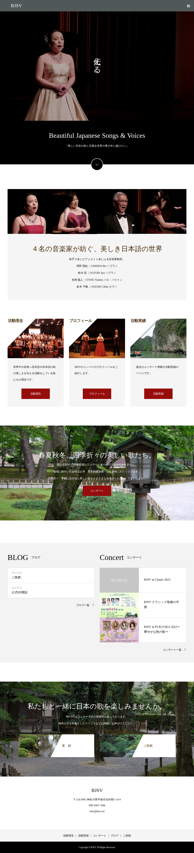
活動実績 (158, 393)
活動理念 (35, 393)
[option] (97, 66)
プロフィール (97, 393)
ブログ (115, 835)
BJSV (16, 5)
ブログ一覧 (82, 605)
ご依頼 (127, 835)
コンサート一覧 (172, 649)
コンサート (97, 490)
